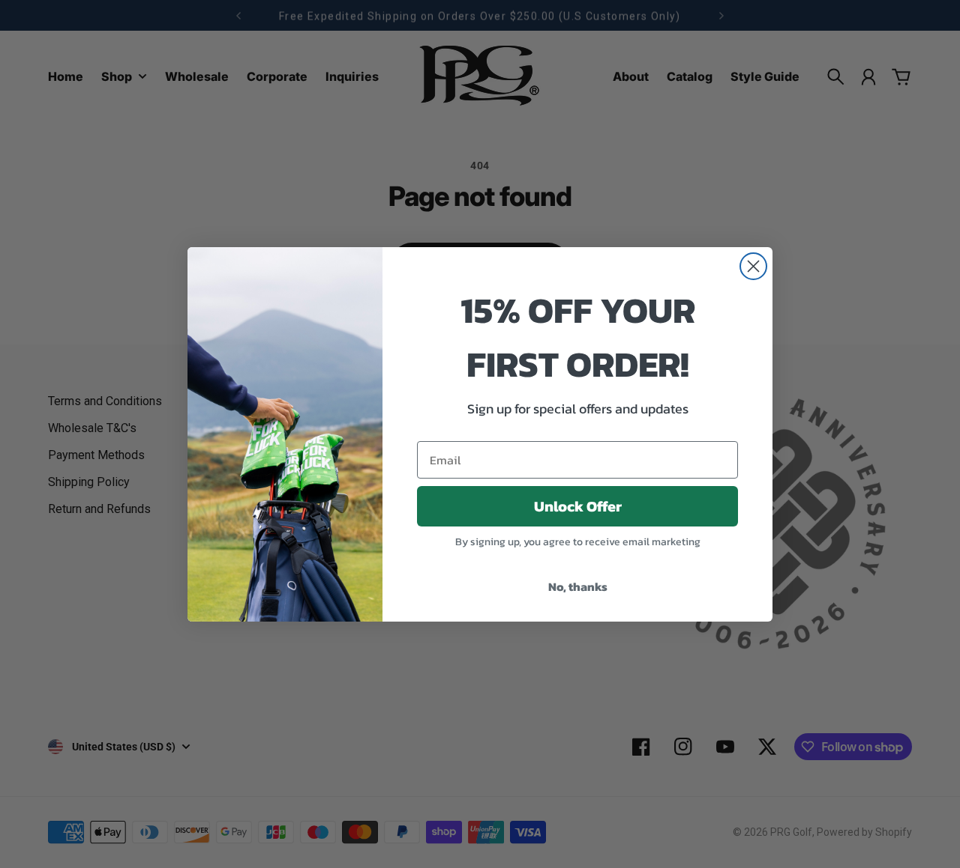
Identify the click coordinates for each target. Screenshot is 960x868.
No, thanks (578, 586)
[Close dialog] (753, 266)
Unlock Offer (578, 506)
